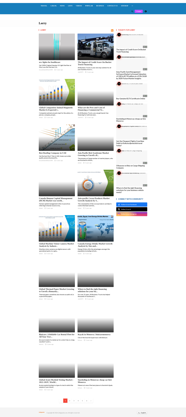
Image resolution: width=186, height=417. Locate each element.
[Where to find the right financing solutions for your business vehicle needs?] (96, 281)
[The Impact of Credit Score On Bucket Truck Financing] (96, 55)
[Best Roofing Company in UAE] (57, 145)
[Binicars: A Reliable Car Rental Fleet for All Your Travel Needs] (57, 327)
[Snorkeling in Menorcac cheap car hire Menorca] (96, 372)
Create (138, 11)
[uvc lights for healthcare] (57, 55)
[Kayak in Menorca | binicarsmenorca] (96, 327)
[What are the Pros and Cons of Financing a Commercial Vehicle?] (96, 100)
